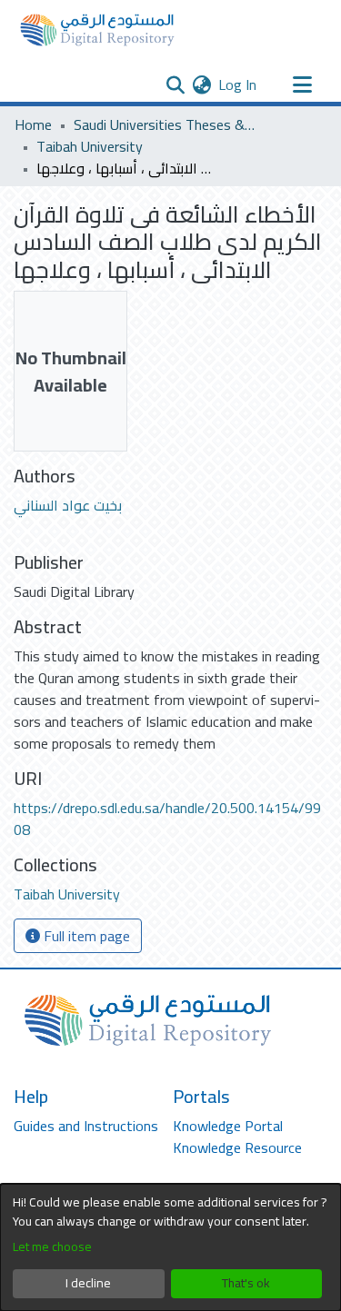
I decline (88, 1283)
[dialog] (170, 1247)
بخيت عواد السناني (68, 505)
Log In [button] (238, 84)
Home (33, 124)
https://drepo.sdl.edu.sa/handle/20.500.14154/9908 (167, 818)
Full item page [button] (85, 935)
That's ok (246, 1283)
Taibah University (89, 146)
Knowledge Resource (237, 1147)
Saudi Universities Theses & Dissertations (165, 124)
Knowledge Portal (228, 1126)
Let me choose (52, 1246)
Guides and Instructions (86, 1126)
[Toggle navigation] (301, 84)
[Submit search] (175, 84)
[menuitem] (201, 84)
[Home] (97, 30)
